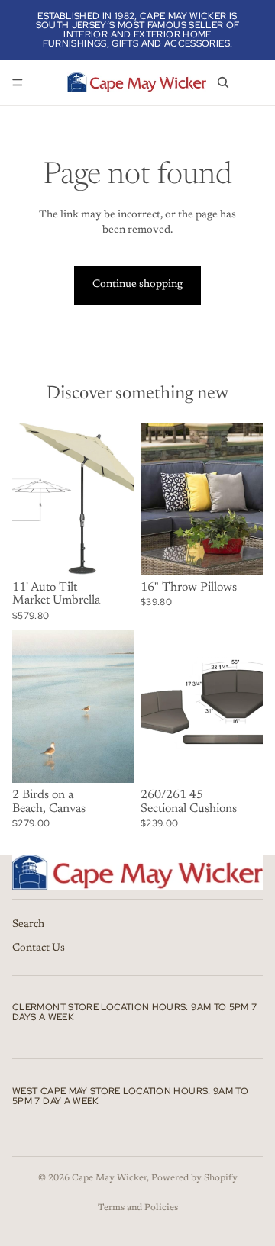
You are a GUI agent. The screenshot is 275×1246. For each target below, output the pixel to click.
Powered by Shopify (194, 1178)
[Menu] (17, 82)
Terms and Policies (138, 1207)
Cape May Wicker (109, 1178)
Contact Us (38, 948)
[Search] (223, 82)
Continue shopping (137, 284)
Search (28, 924)
